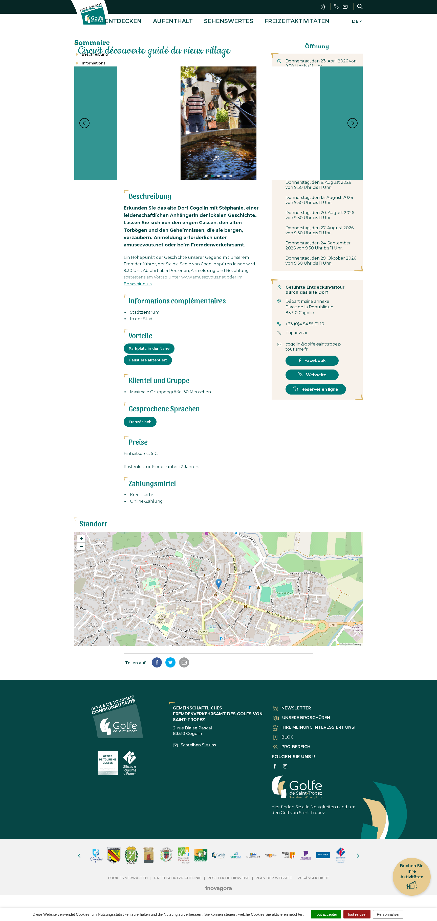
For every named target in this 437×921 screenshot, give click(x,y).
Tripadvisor (297, 332)
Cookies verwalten (128, 878)
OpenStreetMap (354, 644)
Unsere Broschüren (306, 717)
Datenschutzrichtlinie (177, 878)
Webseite (315, 375)
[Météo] (323, 7)
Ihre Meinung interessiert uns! (318, 727)
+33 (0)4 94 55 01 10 (305, 323)
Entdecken (123, 21)
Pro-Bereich (296, 746)
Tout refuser (357, 914)
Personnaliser (388, 914)
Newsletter (296, 708)
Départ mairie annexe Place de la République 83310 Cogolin (309, 307)
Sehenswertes (228, 21)
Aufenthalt (173, 21)
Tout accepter (326, 914)
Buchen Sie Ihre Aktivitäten (412, 871)
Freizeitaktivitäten (297, 21)
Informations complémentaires (92, 66)
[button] (218, 584)
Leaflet (342, 644)
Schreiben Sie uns (198, 745)
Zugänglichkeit (313, 878)
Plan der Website (273, 878)
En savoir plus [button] (137, 284)
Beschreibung (95, 54)
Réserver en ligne (319, 389)
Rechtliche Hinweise (228, 878)
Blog (287, 737)
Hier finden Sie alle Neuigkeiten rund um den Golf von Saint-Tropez (313, 809)
